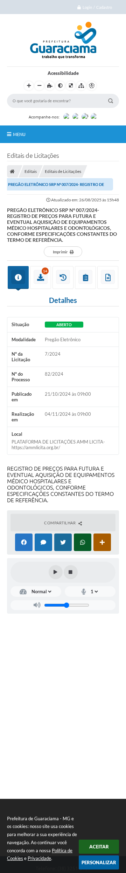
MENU (19, 134)
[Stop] (71, 572)
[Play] (56, 572)
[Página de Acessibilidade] (91, 85)
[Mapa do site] (81, 85)
